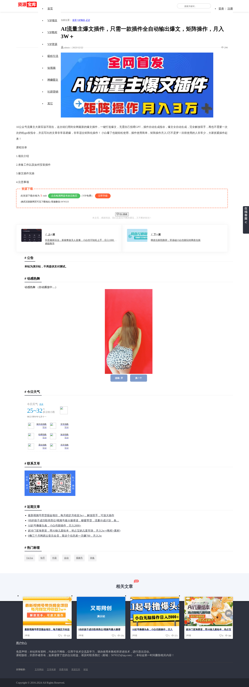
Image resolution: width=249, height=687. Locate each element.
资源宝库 (75, 669)
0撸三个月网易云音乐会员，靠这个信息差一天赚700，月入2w (65, 535)
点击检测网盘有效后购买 (64, 195)
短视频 (51, 67)
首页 (50, 8)
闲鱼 (92, 558)
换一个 (138, 378)
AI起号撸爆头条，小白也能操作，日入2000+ (54, 525)
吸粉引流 (52, 56)
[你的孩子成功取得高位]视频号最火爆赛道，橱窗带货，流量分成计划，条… (73, 520)
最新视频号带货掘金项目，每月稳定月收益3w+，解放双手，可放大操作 (71, 515)
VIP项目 (52, 20)
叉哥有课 (51, 669)
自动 (66, 558)
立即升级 (103, 195)
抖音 (54, 558)
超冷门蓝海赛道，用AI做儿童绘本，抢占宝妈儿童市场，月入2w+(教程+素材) (74, 530)
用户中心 (21, 643)
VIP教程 (52, 32)
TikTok (29, 558)
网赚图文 (52, 79)
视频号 (79, 558)
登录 (221, 8)
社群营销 (52, 91)
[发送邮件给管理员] (228, 615)
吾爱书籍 (63, 669)
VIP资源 (52, 44)
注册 (230, 8)
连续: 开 (119, 378)
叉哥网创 (39, 669)
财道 (86, 669)
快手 (42, 558)
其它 (50, 103)
